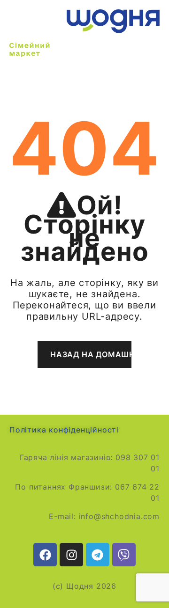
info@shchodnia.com (119, 516)
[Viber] (124, 554)
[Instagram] (71, 554)
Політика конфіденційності (64, 429)
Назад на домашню (90, 354)
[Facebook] (45, 554)
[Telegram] (97, 554)
